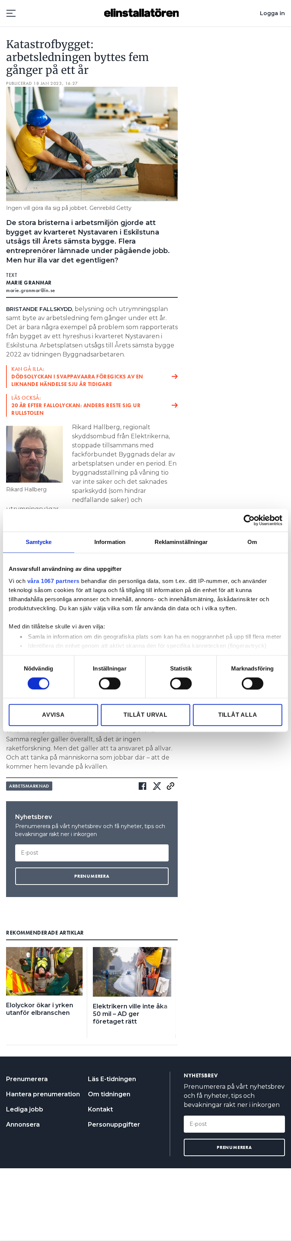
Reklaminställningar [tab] (181, 542)
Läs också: (76, 405)
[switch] (109, 683)
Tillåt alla (237, 715)
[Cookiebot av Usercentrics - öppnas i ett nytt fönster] (249, 520)
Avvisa (53, 715)
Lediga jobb (24, 1109)
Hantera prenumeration (43, 1094)
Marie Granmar (29, 282)
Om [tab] (252, 542)
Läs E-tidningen (112, 1079)
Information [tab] (109, 542)
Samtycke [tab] (39, 542)
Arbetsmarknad (29, 786)
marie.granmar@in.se (30, 290)
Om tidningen (109, 1094)
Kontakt (100, 1109)
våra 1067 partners (53, 581)
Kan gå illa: (77, 377)
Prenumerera (27, 1079)
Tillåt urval (145, 715)
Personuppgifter (114, 1124)
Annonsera (23, 1124)
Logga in (272, 13)
